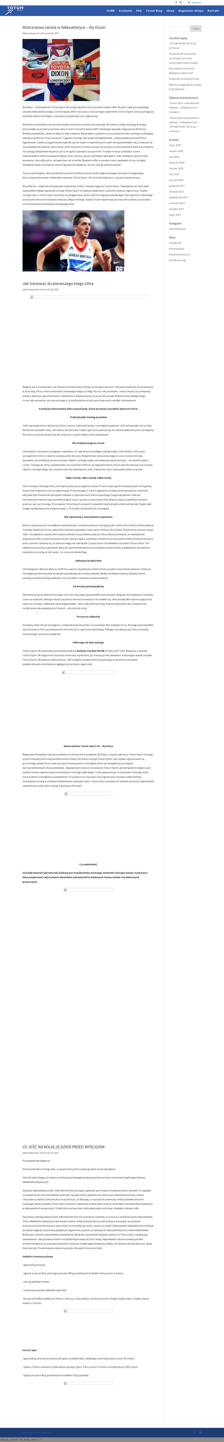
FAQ (139, 11)
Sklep (170, 11)
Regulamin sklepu (191, 11)
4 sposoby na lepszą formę (184, 78)
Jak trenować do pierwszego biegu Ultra (57, 283)
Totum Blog (154, 11)
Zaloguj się (175, 242)
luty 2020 (174, 156)
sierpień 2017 (176, 209)
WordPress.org (177, 260)
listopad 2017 (176, 191)
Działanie (125, 11)
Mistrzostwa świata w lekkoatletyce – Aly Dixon (63, 27)
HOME (111, 11)
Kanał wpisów (176, 248)
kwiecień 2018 (176, 162)
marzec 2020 (176, 151)
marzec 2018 (176, 168)
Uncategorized (177, 228)
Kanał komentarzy (179, 254)
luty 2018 (174, 174)
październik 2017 (178, 197)
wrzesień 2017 (177, 203)
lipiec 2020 (175, 145)
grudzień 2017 (177, 185)
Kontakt (213, 11)
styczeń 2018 (176, 180)
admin (43, 33)
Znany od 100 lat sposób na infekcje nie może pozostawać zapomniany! (183, 58)
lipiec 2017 (175, 214)
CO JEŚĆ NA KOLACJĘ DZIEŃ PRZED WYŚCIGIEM (63, 1146)
